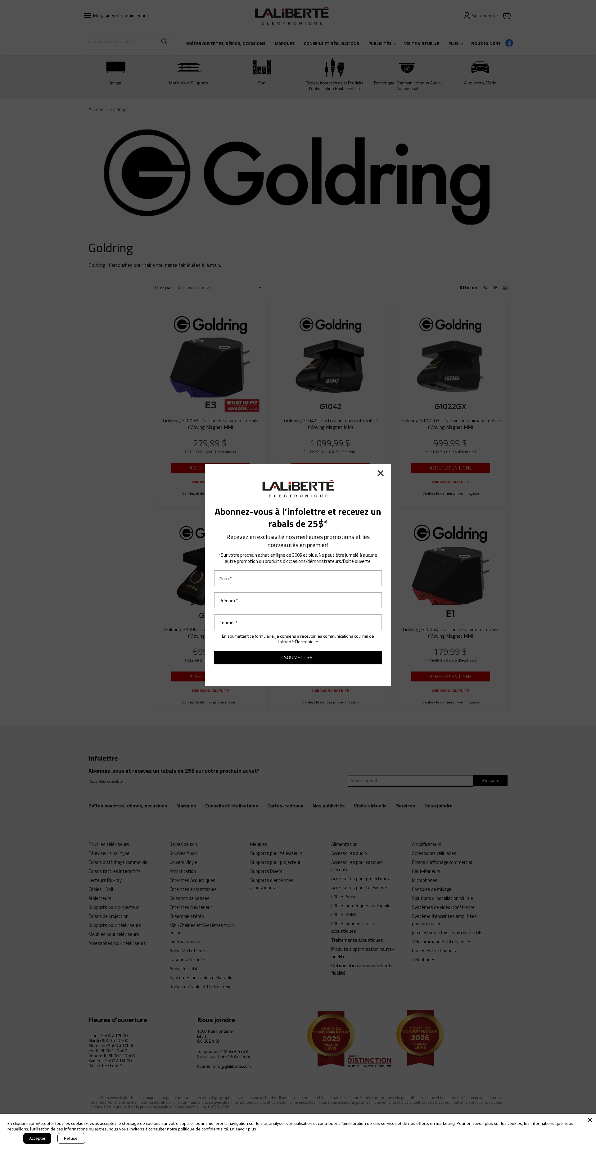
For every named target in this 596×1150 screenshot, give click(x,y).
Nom (225, 578)
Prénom (228, 600)
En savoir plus (243, 1129)
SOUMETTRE (298, 657)
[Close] (590, 1120)
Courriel (228, 622)
